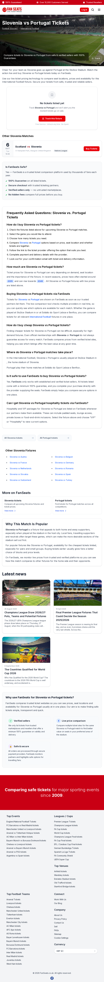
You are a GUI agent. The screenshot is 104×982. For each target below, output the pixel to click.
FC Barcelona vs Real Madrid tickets (22, 825)
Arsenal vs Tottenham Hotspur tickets (23, 833)
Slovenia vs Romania (64, 468)
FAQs (56, 930)
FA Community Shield (63, 856)
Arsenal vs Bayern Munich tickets (21, 848)
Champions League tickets (66, 825)
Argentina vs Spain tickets (18, 856)
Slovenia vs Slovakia (19, 474)
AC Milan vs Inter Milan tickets (19, 837)
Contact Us (59, 923)
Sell (55, 926)
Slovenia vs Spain (63, 474)
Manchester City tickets (16, 922)
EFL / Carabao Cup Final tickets (68, 844)
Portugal (36, 242)
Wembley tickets (61, 875)
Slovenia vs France (18, 462)
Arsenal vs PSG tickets (16, 852)
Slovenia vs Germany (64, 462)
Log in (84, 10)
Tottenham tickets (14, 914)
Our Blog (58, 903)
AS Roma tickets (13, 933)
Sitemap (57, 934)
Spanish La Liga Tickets (64, 852)
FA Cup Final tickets (63, 840)
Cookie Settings (61, 938)
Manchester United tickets (18, 911)
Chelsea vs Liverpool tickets (19, 844)
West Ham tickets (14, 964)
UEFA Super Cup (61, 859)
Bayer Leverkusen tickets (17, 937)
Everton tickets (13, 918)
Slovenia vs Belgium (64, 457)
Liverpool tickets (13, 903)
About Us (58, 915)
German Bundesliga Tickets (66, 848)
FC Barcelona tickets (15, 949)
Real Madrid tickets (15, 956)
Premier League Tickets (65, 821)
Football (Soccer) (10, 28)
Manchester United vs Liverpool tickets (23, 829)
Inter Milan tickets (14, 952)
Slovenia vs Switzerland (20, 480)
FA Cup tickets (60, 829)
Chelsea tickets (13, 907)
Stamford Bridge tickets (64, 886)
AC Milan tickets (13, 926)
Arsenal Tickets (13, 899)
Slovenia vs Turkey (63, 480)
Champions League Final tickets (68, 837)
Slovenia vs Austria (18, 457)
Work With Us (60, 899)
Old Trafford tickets (63, 883)
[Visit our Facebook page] (52, 978)
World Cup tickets (62, 833)
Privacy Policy (60, 919)
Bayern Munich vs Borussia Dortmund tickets (26, 840)
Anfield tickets (60, 871)
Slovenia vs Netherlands (20, 468)
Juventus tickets (13, 960)
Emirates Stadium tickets (65, 879)
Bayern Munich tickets (16, 941)
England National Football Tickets (21, 821)
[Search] (92, 9)
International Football (30, 28)
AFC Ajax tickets (13, 930)
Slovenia (16, 136)
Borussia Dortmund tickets (18, 945)
